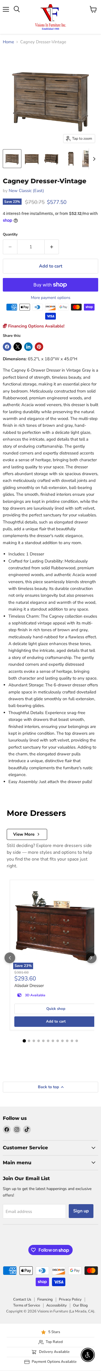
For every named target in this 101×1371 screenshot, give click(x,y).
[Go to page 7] (53, 1041)
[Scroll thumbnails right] (93, 158)
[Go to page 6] (48, 1041)
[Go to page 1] (24, 1040)
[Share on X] (17, 346)
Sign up (81, 1211)
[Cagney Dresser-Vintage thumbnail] (12, 159)
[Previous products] (9, 957)
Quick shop (55, 1008)
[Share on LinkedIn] (28, 346)
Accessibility (56, 1305)
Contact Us (22, 1299)
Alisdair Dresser (29, 985)
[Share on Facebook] (7, 346)
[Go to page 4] (38, 1041)
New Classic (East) (26, 190)
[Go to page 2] (29, 1041)
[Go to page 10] (67, 1041)
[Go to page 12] (76, 1041)
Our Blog (80, 1305)
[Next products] (91, 957)
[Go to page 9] (62, 1041)
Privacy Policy (70, 1299)
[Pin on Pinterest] (39, 346)
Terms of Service (26, 1305)
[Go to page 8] (57, 1041)
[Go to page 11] (72, 1041)
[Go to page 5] (43, 1041)
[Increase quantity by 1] (52, 247)
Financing (45, 1299)
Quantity (10, 234)
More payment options (50, 298)
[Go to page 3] (34, 1041)
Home (8, 42)
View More (24, 834)
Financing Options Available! (36, 326)
